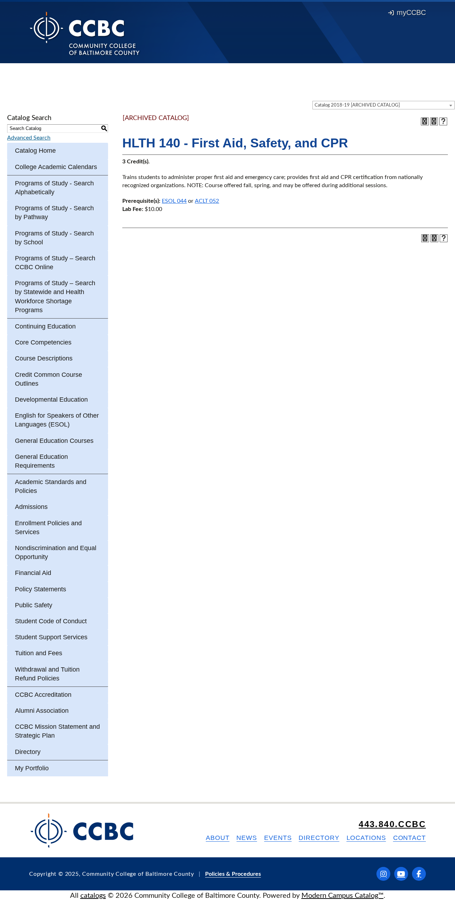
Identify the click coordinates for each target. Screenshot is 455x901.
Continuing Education (45, 326)
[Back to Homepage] (84, 33)
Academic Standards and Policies (50, 486)
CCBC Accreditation (43, 694)
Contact (409, 837)
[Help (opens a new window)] (443, 121)
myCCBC (411, 12)
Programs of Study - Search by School (54, 238)
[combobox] (383, 105)
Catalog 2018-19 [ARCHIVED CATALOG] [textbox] (357, 105)
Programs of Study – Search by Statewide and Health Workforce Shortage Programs (55, 296)
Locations (366, 837)
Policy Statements (40, 589)
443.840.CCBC (392, 824)
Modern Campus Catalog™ (342, 895)
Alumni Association (42, 710)
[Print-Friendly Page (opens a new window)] (434, 121)
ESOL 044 (174, 201)
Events (277, 837)
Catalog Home (35, 150)
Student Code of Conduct (51, 621)
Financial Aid (33, 572)
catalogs (93, 895)
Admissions (31, 506)
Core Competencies (43, 342)
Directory (28, 751)
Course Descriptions (44, 358)
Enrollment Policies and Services (48, 528)
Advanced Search (28, 138)
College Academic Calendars (56, 166)
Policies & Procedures (233, 874)
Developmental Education (51, 399)
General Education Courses (54, 440)
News (246, 837)
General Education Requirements (41, 461)
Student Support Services (51, 637)
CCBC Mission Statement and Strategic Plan (57, 731)
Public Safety (33, 605)
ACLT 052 (207, 201)
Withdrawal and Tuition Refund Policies (47, 674)
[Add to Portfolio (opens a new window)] (425, 121)
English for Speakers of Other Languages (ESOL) (57, 420)
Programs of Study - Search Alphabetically (54, 188)
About (218, 837)
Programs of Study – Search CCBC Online (55, 263)
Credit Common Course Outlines (48, 379)
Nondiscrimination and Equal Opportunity (55, 552)
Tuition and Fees (38, 653)
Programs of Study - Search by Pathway (54, 213)
